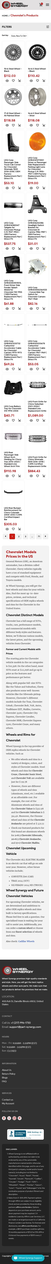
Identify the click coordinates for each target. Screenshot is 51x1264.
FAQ (4, 1081)
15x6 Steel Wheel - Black (13, 70)
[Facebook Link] (4, 1118)
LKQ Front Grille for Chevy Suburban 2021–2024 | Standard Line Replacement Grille (37, 406)
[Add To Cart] (19, 80)
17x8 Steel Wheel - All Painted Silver (13, 114)
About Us (6, 1070)
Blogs (5, 1077)
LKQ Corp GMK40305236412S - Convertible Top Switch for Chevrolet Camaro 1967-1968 (37, 293)
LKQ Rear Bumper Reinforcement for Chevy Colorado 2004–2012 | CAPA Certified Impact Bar (13, 514)
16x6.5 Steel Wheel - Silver (37, 114)
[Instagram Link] (14, 1118)
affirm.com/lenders (24, 1207)
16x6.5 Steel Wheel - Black (37, 70)
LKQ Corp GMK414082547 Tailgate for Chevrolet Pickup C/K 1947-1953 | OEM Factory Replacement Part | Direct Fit (13, 231)
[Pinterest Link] (20, 1118)
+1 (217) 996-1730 (21, 1022)
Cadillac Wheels (26, 941)
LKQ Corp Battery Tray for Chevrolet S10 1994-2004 (12, 408)
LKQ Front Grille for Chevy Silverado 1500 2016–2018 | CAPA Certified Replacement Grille (37, 461)
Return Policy (8, 1073)
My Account (8, 1103)
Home (5, 16)
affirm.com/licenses (29, 1226)
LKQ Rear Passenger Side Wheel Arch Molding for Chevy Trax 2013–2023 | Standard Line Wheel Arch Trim (12, 459)
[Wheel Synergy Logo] (17, 971)
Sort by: (5, 35)
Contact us (7, 1099)
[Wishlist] (13, 80)
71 (39, 536)
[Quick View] (7, 80)
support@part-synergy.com (25, 1026)
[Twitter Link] (9, 1118)
